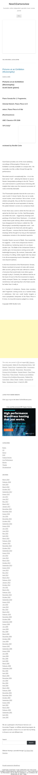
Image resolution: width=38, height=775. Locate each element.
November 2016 (7, 511)
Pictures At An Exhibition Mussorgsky (13, 377)
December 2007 (7, 644)
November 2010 (7, 595)
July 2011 (5, 587)
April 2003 (5, 705)
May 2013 (5, 573)
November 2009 (7, 617)
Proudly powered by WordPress (11, 765)
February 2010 (6, 614)
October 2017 (6, 489)
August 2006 (6, 651)
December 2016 (7, 509)
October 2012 (6, 585)
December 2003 (7, 693)
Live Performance (7, 460)
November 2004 (7, 678)
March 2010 (5, 612)
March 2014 (5, 560)
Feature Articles (7, 457)
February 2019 (6, 482)
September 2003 (7, 700)
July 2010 (5, 604)
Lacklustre (5, 370)
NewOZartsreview (19, 4)
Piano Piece (6, 374)
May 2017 (5, 502)
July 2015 (5, 528)
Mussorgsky (19, 370)
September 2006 (7, 649)
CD (18, 362)
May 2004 (5, 683)
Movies (4, 462)
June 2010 (5, 607)
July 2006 (5, 653)
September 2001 (7, 712)
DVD (3, 455)
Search (4, 739)
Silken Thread (14, 379)
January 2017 (6, 506)
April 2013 (5, 575)
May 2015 (5, 533)
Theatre (4, 465)
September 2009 (7, 622)
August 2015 (6, 526)
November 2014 (7, 546)
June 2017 (5, 499)
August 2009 (6, 624)
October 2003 (6, 698)
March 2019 (5, 479)
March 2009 (5, 634)
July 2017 (5, 497)
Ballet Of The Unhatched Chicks (22, 365)
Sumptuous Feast (12, 382)
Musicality (12, 370)
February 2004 (6, 690)
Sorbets (21, 379)
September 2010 (7, 600)
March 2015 (5, 538)
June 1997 (5, 717)
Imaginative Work (21, 367)
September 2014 (7, 551)
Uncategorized (6, 467)
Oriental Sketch (22, 372)
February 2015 (6, 541)
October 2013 (6, 563)
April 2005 (5, 673)
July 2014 (5, 555)
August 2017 (6, 494)
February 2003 (6, 710)
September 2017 (7, 492)
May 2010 (5, 609)
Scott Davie (5, 379)
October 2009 (6, 619)
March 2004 (5, 688)
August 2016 (6, 514)
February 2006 (6, 666)
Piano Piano (31, 372)
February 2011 (6, 592)
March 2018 (5, 487)
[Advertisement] (19, 339)
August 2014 (6, 553)
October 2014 (6, 548)
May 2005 (5, 671)
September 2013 (7, 565)
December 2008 (7, 636)
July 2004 (5, 680)
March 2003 (5, 707)
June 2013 (5, 570)
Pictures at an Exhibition (26, 374)
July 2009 (5, 627)
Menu (19, 15)
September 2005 (7, 668)
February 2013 (6, 580)
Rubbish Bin (28, 377)
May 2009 (5, 631)
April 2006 (5, 661)
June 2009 (5, 629)
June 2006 (5, 656)
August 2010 (6, 602)
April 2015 (5, 536)
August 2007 (6, 646)
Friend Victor (11, 367)
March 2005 (5, 676)
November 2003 (7, 695)
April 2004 (5, 685)
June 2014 (5, 558)
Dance (4, 452)
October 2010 (6, 597)
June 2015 (5, 531)
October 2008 (6, 639)
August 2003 (6, 703)
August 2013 (6, 568)
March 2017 (5, 504)
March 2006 (5, 663)
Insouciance (30, 367)
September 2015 (7, 524)
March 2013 (5, 577)
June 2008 (5, 641)
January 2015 (6, 543)
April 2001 (5, 715)
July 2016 (5, 516)
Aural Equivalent (7, 365)
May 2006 (5, 658)
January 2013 (6, 582)
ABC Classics (30, 362)
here (7, 399)
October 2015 (6, 521)
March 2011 (5, 590)
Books (4, 448)
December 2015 (7, 519)
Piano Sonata (14, 374)
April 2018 (5, 484)
